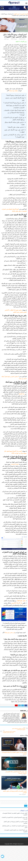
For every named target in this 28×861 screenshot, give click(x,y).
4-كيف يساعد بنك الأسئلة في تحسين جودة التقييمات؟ (14, 136)
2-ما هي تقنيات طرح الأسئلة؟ (16, 127)
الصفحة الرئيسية (24, 14)
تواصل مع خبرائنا (13, 90)
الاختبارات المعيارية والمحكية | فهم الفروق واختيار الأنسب (18, 728)
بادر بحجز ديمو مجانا (9, 632)
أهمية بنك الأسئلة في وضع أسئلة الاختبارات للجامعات (15, 106)
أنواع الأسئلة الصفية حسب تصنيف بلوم (14, 99)
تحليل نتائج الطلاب (21, 600)
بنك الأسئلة (22, 394)
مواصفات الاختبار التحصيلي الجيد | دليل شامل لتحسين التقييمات (9, 731)
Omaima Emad (22, 38)
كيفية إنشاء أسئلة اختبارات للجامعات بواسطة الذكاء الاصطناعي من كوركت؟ (14, 113)
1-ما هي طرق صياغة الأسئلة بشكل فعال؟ (14, 123)
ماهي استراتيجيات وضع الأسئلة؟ (15, 95)
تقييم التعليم (16, 14)
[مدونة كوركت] (14, 3)
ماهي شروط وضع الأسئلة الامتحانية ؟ (13, 103)
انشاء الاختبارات (14, 464)
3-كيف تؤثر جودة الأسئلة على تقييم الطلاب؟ (14, 131)
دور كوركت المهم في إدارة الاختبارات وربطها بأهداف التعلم (13, 118)
